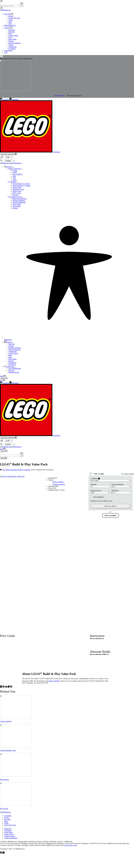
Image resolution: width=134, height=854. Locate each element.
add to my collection (110, 506)
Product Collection (59, 484)
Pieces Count (17, 191)
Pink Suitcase (4, 779)
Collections (10, 367)
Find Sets (9, 167)
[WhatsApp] (9, 687)
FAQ (1, 380)
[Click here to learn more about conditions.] (99, 478)
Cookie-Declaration (10, 838)
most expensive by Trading (21, 185)
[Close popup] (1, 56)
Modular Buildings (19, 200)
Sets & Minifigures (14, 368)
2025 (14, 178)
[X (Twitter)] (1, 687)
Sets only (11, 370)
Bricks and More (58, 482)
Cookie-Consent (9, 836)
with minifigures (98, 497)
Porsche (15, 208)
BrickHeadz (12, 363)
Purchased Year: (96, 491)
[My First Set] (15, 805)
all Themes (12, 365)
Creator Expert (13, 353)
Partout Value (17, 187)
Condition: (94, 478)
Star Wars (11, 344)
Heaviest (15, 195)
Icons (10, 357)
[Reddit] (6, 687)
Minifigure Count (18, 189)
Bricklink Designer (14, 348)
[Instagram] (4, 853)
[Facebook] (11, 687)
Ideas (10, 355)
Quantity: (94, 484)
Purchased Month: (118, 484)
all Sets (15, 170)
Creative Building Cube (8, 750)
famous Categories (14, 169)
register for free (60, 95)
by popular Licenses (15, 197)
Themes (9, 342)
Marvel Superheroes (19, 202)
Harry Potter (17, 204)
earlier (15, 180)
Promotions (56, 152)
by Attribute (12, 182)
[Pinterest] (4, 687)
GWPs (15, 172)
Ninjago (11, 361)
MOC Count (17, 193)
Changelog (7, 830)
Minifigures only (13, 372)
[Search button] (21, 454)
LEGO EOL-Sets (10, 825)
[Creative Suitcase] (15, 718)
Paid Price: (115, 490)
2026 (14, 176)
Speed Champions (14, 350)
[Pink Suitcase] (15, 776)
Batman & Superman (19, 199)
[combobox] (9, 456)
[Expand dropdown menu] (13, 167)
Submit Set (7, 828)
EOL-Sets (18, 174)
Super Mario (17, 206)
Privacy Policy (9, 834)
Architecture (12, 351)
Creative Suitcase (5, 721)
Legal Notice (8, 832)
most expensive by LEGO (21, 184)
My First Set (4, 808)
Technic (11, 346)
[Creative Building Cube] (15, 747)
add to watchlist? (110, 515)
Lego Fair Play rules (70, 845)
